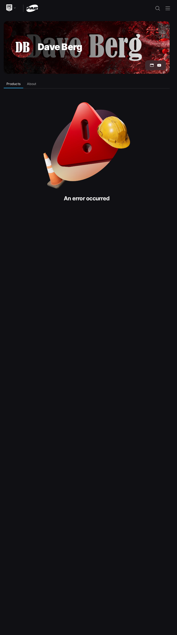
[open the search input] (157, 8)
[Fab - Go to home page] (32, 8)
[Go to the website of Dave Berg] (152, 65)
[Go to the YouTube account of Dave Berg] (159, 65)
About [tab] (31, 84)
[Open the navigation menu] (167, 8)
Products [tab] (13, 84)
